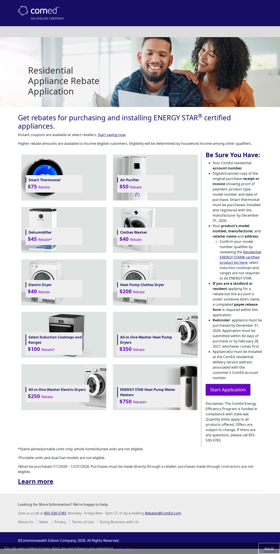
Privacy (60, 521)
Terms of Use (83, 521)
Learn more (35, 481)
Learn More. (124, 548)
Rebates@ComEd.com (163, 513)
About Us (25, 521)
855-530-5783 (55, 513)
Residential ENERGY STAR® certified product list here (240, 257)
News (43, 521)
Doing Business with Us (119, 521)
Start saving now (111, 134)
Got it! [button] (269, 548)
